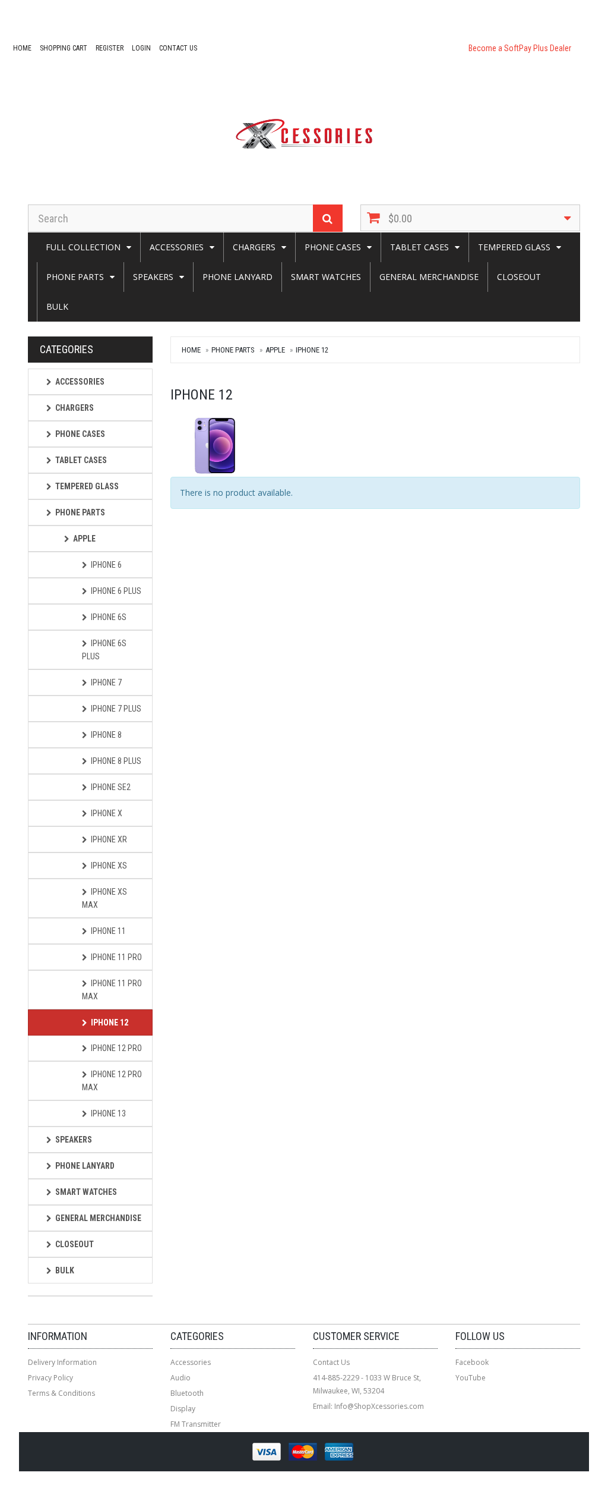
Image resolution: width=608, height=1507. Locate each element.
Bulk (57, 306)
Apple (275, 349)
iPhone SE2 (111, 787)
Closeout (519, 276)
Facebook (472, 1362)
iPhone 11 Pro (116, 957)
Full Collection (83, 247)
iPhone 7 (106, 682)
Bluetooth (187, 1393)
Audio (180, 1378)
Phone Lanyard (237, 276)
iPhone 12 (312, 349)
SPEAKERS (153, 276)
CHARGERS (254, 247)
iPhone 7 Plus (116, 708)
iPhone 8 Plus (116, 761)
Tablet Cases (419, 247)
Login (141, 48)
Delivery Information (62, 1362)
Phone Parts (75, 276)
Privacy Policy (50, 1378)
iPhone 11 (108, 931)
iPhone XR (109, 839)
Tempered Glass (514, 247)
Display (182, 1409)
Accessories (177, 247)
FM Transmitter (195, 1424)
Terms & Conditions (61, 1393)
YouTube (470, 1378)
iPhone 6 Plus (116, 591)
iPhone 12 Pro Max (112, 1080)
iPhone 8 (106, 735)
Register (110, 48)
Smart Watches (326, 276)
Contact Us (178, 48)
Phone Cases (333, 247)
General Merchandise (429, 276)
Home (22, 48)
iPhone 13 (108, 1113)
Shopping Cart (63, 48)
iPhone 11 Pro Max (112, 990)
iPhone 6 (106, 565)
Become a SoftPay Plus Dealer (519, 48)
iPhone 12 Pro (116, 1048)
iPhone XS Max (104, 898)
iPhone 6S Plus (104, 649)
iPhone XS (109, 865)
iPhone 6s (108, 617)
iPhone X (106, 813)
